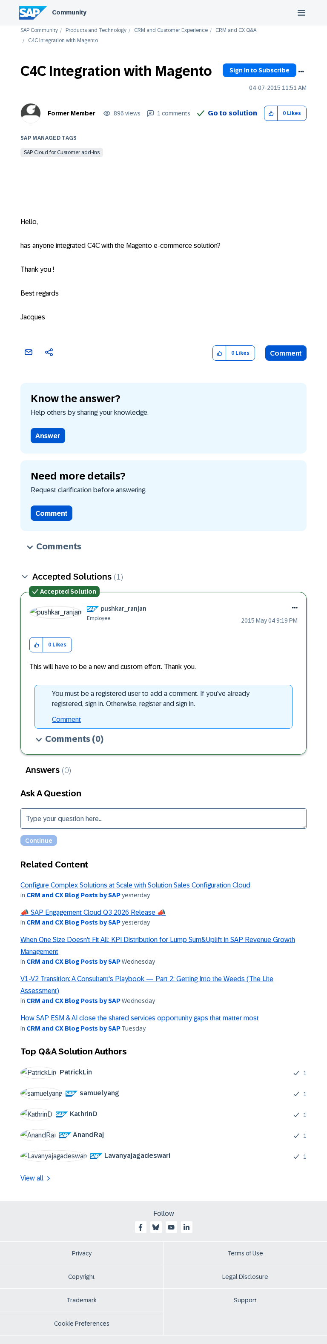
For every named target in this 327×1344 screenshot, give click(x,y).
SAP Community (39, 30)
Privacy (82, 1253)
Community (69, 12)
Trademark (81, 1300)
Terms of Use (245, 1253)
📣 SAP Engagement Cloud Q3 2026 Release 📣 (93, 912)
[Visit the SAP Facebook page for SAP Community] (140, 1227)
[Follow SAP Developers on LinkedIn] (186, 1227)
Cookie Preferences (81, 1323)
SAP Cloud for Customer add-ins (62, 152)
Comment (286, 353)
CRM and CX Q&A (235, 30)
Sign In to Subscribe (259, 70)
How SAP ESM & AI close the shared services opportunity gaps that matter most (139, 1018)
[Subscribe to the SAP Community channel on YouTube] (171, 1227)
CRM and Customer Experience (171, 30)
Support (245, 1300)
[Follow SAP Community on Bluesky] (155, 1227)
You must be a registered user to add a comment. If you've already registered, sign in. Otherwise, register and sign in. (151, 698)
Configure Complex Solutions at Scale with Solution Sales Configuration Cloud (135, 885)
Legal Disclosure (245, 1276)
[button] (271, 113)
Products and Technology (96, 30)
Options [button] (301, 71)
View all (31, 1178)
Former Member (71, 113)
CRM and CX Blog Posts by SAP (73, 895)
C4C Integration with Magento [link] (63, 40)
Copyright (81, 1276)
